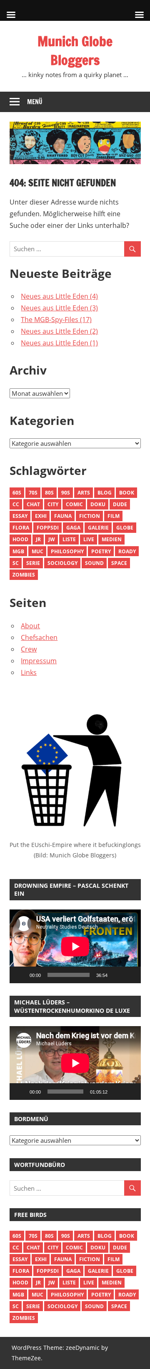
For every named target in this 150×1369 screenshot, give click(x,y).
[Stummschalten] (116, 975)
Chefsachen (39, 637)
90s (65, 492)
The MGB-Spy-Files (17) (56, 319)
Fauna (63, 516)
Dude (120, 504)
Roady (127, 551)
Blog (105, 492)
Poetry (101, 551)
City (53, 504)
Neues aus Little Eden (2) (59, 331)
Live (88, 539)
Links (29, 672)
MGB (18, 551)
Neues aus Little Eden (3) (59, 307)
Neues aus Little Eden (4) (59, 296)
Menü (34, 101)
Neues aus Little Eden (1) (59, 342)
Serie (33, 563)
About (30, 625)
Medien (112, 539)
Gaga (73, 527)
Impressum (39, 660)
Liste (69, 539)
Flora (20, 527)
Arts (84, 492)
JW (51, 539)
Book (126, 492)
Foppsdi (48, 527)
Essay (20, 516)
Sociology (63, 563)
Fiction (89, 516)
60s (16, 492)
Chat (33, 504)
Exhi (41, 516)
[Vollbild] (130, 975)
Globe (124, 527)
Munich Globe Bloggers (75, 51)
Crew (29, 649)
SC (15, 563)
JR (38, 539)
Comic (74, 504)
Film (114, 516)
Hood (20, 539)
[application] (75, 946)
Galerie (98, 527)
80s (49, 492)
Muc (37, 551)
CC (15, 504)
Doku (97, 504)
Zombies (23, 574)
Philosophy (67, 551)
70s (33, 492)
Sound (94, 563)
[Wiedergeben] (20, 975)
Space (119, 563)
